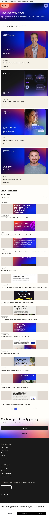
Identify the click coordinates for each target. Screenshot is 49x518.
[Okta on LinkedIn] (7, 494)
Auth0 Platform (4, 450)
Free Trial (3, 455)
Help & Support (4, 468)
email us (22, 482)
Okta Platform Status (6, 473)
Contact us (6, 487)
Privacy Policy (24, 509)
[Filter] (46, 197)
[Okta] (5, 6)
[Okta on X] (4, 494)
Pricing (2, 452)
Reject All (24, 513)
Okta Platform (4, 447)
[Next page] (37, 409)
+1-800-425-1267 (31, 482)
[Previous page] (12, 409)
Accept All (39, 513)
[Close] (47, 504)
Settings (10, 513)
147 (33, 408)
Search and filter (5, 194)
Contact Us (3, 470)
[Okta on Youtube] (1, 494)
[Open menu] (46, 6)
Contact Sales (4, 458)
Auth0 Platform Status (6, 476)
